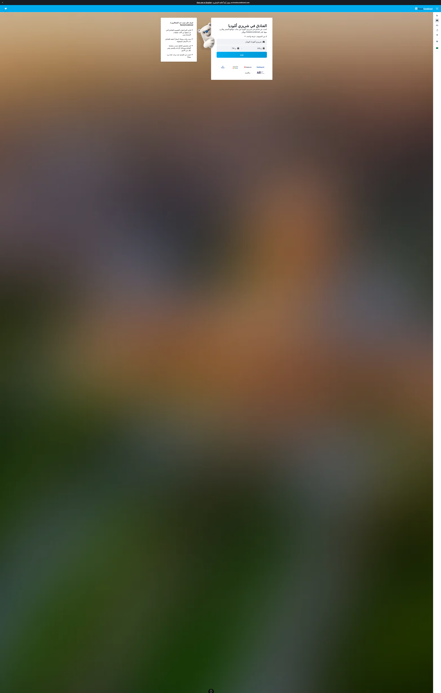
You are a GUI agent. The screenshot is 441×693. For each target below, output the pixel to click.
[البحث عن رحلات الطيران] (437, 15)
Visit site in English (204, 2)
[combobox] (255, 36)
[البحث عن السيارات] (437, 25)
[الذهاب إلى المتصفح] (437, 35)
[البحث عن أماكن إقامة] (437, 20)
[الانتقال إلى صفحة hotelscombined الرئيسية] (424, 8)
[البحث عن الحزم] (437, 30)
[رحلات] (437, 41)
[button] (2, 2)
